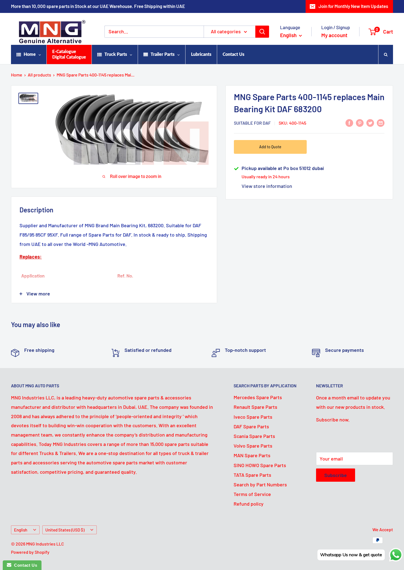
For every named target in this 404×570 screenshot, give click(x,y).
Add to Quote (270, 146)
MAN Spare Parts (252, 455)
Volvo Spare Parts (253, 446)
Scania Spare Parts (254, 436)
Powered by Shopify (30, 552)
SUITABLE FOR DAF (252, 122)
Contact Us (24, 565)
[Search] (262, 32)
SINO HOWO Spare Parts (260, 465)
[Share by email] (380, 122)
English (20, 529)
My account (334, 35)
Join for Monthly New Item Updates (353, 6)
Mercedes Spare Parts (258, 397)
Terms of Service (252, 494)
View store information (267, 186)
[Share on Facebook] (349, 122)
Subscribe (335, 475)
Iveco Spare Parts (253, 417)
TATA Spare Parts (252, 475)
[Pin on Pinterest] (360, 122)
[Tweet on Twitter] (370, 122)
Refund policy (249, 504)
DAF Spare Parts (251, 426)
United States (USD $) (64, 529)
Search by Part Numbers (260, 484)
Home (16, 74)
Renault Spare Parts (255, 407)
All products (39, 74)
